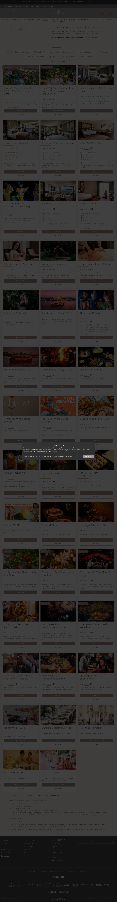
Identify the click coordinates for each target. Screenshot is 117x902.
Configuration (27, 451)
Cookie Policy (55, 451)
